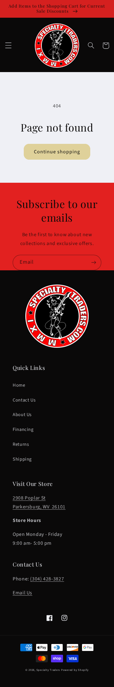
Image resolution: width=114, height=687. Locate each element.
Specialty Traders (48, 670)
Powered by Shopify (75, 670)
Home (19, 385)
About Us (22, 414)
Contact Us (24, 400)
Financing (23, 429)
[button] (8, 45)
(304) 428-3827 (47, 578)
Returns (21, 444)
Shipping (22, 459)
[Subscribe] (93, 262)
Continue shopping (57, 151)
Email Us (22, 592)
